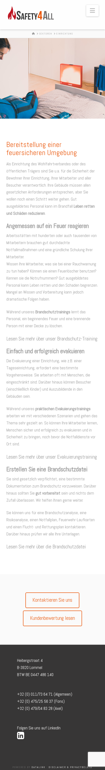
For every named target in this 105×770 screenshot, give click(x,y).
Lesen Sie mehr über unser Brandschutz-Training (51, 338)
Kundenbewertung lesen (52, 618)
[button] (92, 10)
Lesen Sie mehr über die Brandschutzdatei (46, 546)
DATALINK (38, 767)
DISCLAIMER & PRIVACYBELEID (70, 767)
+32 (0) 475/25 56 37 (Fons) (41, 701)
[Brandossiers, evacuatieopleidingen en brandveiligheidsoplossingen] (30, 13)
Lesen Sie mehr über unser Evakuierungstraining (51, 456)
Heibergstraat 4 (30, 660)
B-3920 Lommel (29, 667)
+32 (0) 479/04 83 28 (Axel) (40, 708)
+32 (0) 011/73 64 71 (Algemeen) (44, 694)
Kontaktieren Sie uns (52, 600)
